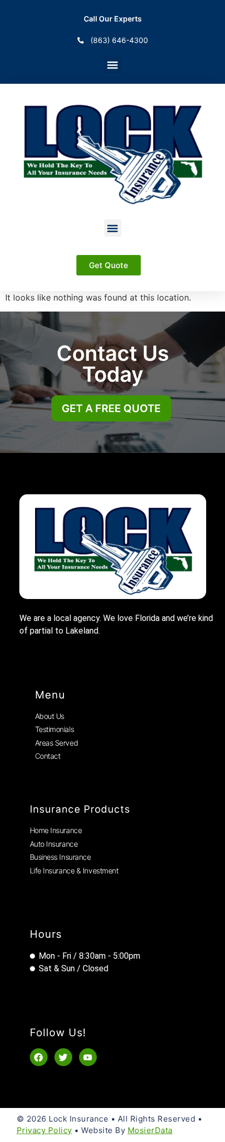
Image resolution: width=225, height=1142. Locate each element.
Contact (48, 755)
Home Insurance (56, 830)
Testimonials (54, 729)
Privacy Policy (44, 1130)
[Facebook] (39, 1057)
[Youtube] (88, 1057)
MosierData (150, 1130)
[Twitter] (63, 1057)
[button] (112, 64)
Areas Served (56, 742)
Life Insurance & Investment (74, 870)
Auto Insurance (54, 843)
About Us (49, 716)
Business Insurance (60, 856)
